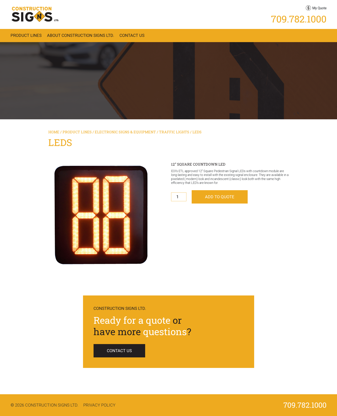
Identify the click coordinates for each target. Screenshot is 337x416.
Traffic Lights (174, 131)
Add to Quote (219, 196)
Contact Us (132, 35)
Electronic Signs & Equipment (125, 131)
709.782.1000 (298, 18)
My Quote (319, 8)
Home (53, 131)
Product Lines (26, 35)
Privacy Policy (99, 405)
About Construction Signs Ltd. (80, 35)
